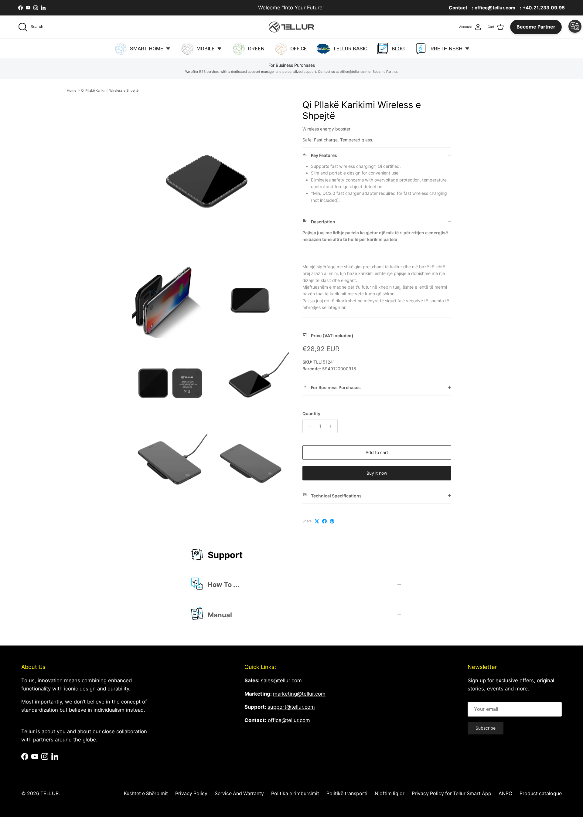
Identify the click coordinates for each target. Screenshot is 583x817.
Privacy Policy (191, 793)
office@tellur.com (289, 720)
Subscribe (486, 728)
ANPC (505, 793)
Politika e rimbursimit (295, 793)
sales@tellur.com (281, 680)
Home (71, 90)
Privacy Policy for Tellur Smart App (451, 793)
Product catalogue (541, 793)
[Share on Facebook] (324, 521)
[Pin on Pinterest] (332, 521)
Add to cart (377, 452)
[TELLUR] (291, 27)
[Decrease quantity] (308, 426)
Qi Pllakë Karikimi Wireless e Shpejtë (109, 90)
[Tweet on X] (317, 521)
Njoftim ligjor (389, 793)
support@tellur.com (291, 707)
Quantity (311, 413)
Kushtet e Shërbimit (146, 793)
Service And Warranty (239, 793)
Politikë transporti (346, 793)
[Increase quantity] (332, 426)
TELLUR (49, 793)
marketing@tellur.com (299, 694)
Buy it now (377, 473)
